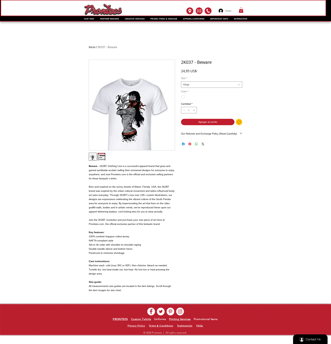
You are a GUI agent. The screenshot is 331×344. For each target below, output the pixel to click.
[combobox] (211, 84)
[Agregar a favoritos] (239, 122)
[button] (241, 10)
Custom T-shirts (141, 319)
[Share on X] (203, 144)
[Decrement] (184, 110)
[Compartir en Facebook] (183, 144)
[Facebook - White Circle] (151, 311)
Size (184, 78)
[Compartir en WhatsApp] (196, 144)
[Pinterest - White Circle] (170, 311)
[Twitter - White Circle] (161, 311)
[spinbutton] (189, 110)
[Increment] (194, 110)
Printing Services (180, 319)
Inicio (92, 47)
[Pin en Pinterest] (190, 144)
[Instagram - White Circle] (180, 311)
